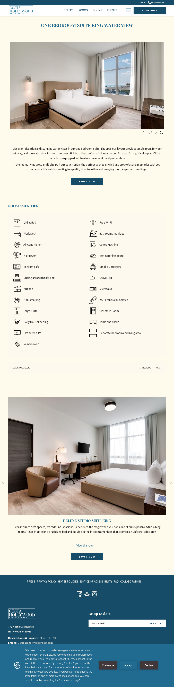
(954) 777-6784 (157, 2)
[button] (87, 85)
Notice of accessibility (96, 581)
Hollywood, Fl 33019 (19, 631)
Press (31, 581)
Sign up (155, 623)
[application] (87, 665)
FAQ (116, 581)
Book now (150, 10)
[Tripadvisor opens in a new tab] (87, 593)
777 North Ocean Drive (21, 626)
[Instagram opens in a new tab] (94, 593)
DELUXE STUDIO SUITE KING (87, 520)
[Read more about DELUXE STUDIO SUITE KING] (87, 456)
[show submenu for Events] (121, 10)
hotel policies (68, 581)
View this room (85, 545)
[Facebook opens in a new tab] (79, 593)
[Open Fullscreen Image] (161, 131)
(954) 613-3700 (47, 638)
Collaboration (130, 581)
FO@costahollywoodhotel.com (34, 642)
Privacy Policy (46, 581)
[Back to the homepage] (21, 10)
